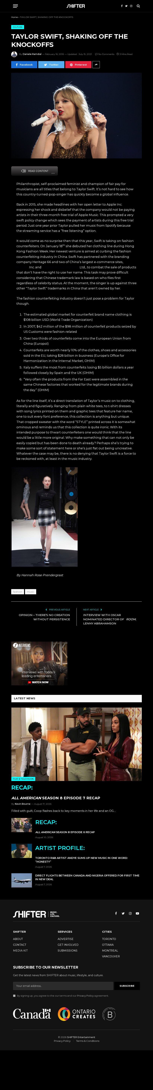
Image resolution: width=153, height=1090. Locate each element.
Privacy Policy (85, 995)
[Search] (138, 6)
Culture (18, 27)
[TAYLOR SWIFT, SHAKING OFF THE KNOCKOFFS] (76, 115)
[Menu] (15, 6)
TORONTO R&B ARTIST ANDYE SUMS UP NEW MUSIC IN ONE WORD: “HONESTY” (81, 853)
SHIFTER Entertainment (81, 1037)
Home (14, 17)
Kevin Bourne (22, 803)
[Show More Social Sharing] (96, 64)
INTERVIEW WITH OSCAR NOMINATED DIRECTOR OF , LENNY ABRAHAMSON (109, 619)
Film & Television (23, 779)
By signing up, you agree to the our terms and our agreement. (62, 995)
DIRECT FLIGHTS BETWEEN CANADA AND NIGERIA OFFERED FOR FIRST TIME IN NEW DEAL (87, 877)
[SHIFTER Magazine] (76, 6)
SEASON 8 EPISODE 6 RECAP (65, 826)
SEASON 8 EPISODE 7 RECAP (55, 792)
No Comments (106, 54)
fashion (17, 591)
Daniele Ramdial (32, 54)
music (30, 591)
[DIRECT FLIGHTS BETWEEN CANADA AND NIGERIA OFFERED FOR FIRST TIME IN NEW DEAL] (21, 880)
